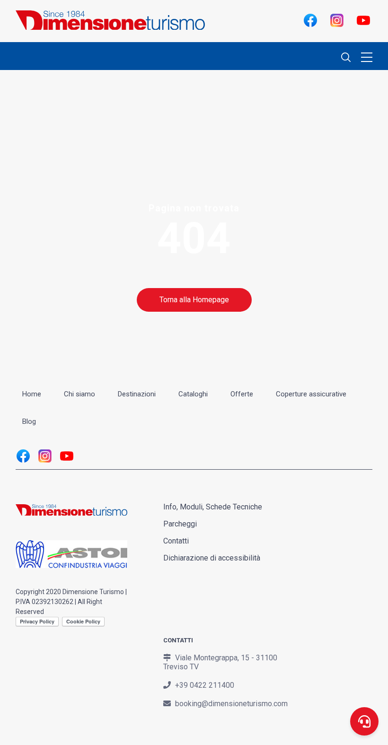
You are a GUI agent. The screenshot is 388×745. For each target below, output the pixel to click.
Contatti (176, 540)
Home (31, 394)
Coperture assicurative (311, 394)
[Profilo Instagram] (336, 19)
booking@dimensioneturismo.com (231, 703)
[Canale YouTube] (362, 19)
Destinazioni (137, 394)
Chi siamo (79, 394)
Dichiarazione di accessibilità (211, 557)
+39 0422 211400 (204, 685)
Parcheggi (180, 523)
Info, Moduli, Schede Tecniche (212, 506)
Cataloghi (193, 394)
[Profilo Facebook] (309, 19)
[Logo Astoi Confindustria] (71, 563)
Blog (29, 421)
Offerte (241, 394)
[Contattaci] (364, 721)
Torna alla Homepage (194, 299)
